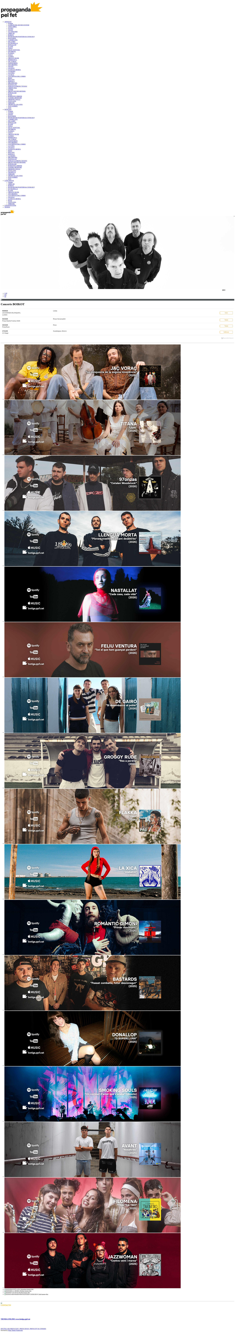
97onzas (10, 23)
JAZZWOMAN (13, 63)
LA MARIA (11, 71)
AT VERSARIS (13, 31)
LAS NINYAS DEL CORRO (17, 76)
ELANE (10, 46)
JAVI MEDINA (12, 65)
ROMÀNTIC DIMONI (15, 96)
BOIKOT (11, 35)
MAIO (10, 78)
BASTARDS (12, 38)
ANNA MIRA (12, 26)
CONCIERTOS (9, 180)
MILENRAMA (12, 83)
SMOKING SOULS (14, 99)
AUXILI (10, 28)
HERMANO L (12, 60)
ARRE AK (11, 33)
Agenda (10, 182)
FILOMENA (12, 51)
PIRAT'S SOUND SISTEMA (17, 91)
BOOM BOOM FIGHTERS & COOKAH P (21, 36)
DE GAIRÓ (11, 41)
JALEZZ (10, 66)
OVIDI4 (10, 89)
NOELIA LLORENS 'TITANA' (17, 86)
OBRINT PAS (12, 88)
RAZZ (10, 94)
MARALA (11, 81)
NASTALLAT (12, 84)
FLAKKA (11, 53)
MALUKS (11, 79)
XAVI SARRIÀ (13, 106)
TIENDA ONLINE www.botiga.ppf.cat (15, 1319)
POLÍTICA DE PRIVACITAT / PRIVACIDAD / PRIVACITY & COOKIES (23, 1329)
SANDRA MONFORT (15, 98)
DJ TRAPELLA (13, 43)
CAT (5, 293)
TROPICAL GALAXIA (15, 104)
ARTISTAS (7, 22)
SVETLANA (12, 101)
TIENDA (7, 207)
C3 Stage (5, 333)
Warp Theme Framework (15, 1330)
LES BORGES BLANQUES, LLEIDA (11, 314)
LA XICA (11, 74)
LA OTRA (11, 73)
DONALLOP (12, 45)
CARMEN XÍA (13, 40)
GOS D (10, 55)
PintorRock (5, 327)
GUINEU (11, 56)
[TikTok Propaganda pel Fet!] (121, 1298)
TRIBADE (11, 103)
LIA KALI (11, 68)
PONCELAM (12, 93)
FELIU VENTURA (14, 50)
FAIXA (10, 48)
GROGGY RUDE (13, 58)
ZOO (9, 108)
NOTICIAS (7, 109)
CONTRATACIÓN (10, 205)
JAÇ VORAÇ (12, 61)
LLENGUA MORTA (14, 70)
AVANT (10, 30)
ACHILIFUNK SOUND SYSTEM (18, 25)
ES (5, 296)
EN (5, 295)
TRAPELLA (12, 172)
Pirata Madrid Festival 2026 (11, 321)
